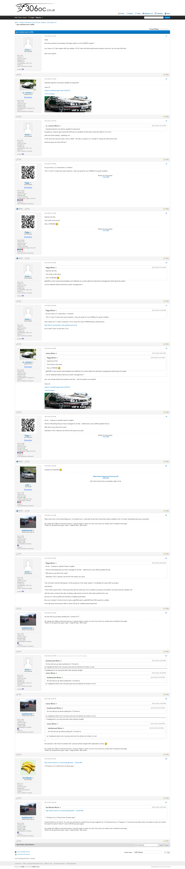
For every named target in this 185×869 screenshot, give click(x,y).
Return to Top (48, 863)
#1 (166, 36)
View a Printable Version (23, 851)
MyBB (22, 866)
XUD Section (51, 22)
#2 (166, 79)
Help (168, 13)
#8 (166, 348)
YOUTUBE (105, 177)
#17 (166, 802)
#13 (166, 612)
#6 (166, 262)
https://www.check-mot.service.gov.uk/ (106, 476)
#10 (166, 465)
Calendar (160, 13)
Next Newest (30, 844)
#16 (166, 758)
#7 (166, 305)
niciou (85, 655)
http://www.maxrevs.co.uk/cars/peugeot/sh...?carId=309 (63, 762)
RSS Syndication (71, 863)
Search (130, 13)
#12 (166, 558)
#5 (166, 213)
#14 (166, 655)
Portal (122, 13)
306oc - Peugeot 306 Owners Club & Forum (27, 22)
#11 (166, 515)
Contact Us (18, 863)
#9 (166, 416)
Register (38, 17)
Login (32, 17)
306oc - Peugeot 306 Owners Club (33, 863)
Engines (43, 22)
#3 (166, 120)
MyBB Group (35, 866)
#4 (166, 163)
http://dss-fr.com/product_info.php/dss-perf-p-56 (61, 325)
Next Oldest (20, 844)
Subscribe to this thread (23, 854)
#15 (166, 698)
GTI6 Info (106, 478)
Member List (149, 13)
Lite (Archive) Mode (59, 863)
